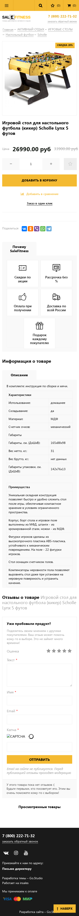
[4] (64, 651)
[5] (69, 651)
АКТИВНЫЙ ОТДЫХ (30, 29)
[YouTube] (26, 853)
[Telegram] (49, 228)
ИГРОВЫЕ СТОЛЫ (60, 29)
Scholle (42, 34)
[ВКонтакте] (24, 228)
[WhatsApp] (42, 228)
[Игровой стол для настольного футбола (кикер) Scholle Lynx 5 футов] (39, 78)
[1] (48, 651)
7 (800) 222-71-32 (62, 16)
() (74, 5)
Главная (8, 29)
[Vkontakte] (6, 853)
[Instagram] (16, 853)
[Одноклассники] (30, 228)
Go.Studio (36, 878)
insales (24, 883)
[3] (59, 651)
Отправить (39, 759)
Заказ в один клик (39, 203)
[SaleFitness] (16, 19)
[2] (53, 651)
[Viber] (36, 228)
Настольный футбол (20, 34)
